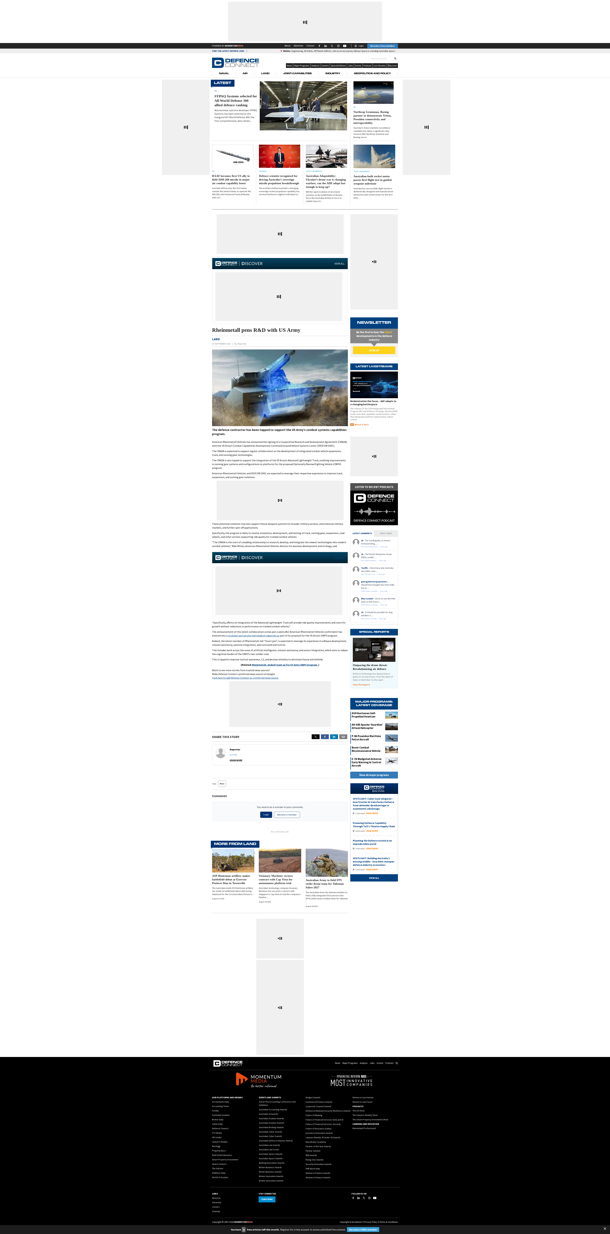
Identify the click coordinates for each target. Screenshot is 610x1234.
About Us (216, 1198)
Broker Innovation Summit (271, 1180)
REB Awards (311, 1155)
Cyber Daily (217, 1124)
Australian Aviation (221, 1115)
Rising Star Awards (314, 1159)
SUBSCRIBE (267, 1199)
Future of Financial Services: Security (323, 1124)
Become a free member (382, 45)
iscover (393, 65)
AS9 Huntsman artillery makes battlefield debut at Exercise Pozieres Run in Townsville (231, 879)
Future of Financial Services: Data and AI (324, 1119)
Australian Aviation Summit (271, 1122)
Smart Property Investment (225, 1159)
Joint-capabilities (314, 171)
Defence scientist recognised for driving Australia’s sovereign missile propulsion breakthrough (279, 179)
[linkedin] (334, 736)
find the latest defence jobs (228, 51)
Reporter (242, 343)
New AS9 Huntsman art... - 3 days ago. (374, 547)
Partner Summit (313, 1150)
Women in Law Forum (362, 1101)
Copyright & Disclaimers (351, 1222)
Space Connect (219, 1164)
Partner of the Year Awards (318, 1146)
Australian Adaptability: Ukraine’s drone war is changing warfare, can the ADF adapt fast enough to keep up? (326, 181)
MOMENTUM (234, 45)
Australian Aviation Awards (271, 1118)
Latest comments (362, 533)
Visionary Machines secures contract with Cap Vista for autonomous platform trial (276, 879)
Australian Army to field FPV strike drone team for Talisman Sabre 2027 (325, 884)
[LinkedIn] (358, 1198)
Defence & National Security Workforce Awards (328, 1110)
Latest (222, 83)
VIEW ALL (340, 263)
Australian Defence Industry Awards (276, 1140)
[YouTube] (374, 1198)
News (289, 65)
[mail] (343, 736)
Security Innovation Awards (319, 1164)
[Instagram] (369, 1198)
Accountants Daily (220, 1101)
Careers (325, 65)
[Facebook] (353, 1198)
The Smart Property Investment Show (370, 1119)
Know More (236, 760)
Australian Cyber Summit (270, 1136)
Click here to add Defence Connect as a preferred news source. (245, 677)
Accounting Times (220, 1106)
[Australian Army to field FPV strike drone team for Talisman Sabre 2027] (327, 863)
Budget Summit (313, 1097)
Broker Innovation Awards (271, 1176)
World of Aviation (220, 1177)
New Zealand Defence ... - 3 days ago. (373, 561)
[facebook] (325, 736)
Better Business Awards (270, 1167)
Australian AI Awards (268, 1114)
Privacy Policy (371, 1222)
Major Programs (301, 65)
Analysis (315, 65)
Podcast (367, 65)
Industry (332, 74)
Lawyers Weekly (219, 1141)
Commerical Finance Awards (319, 1101)
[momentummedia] (258, 1081)
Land (265, 74)
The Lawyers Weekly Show (365, 1115)
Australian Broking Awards (271, 1127)
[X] (316, 736)
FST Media (217, 1132)
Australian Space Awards (270, 1154)
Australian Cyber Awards (270, 1131)
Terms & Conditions (389, 1222)
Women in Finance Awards (318, 1173)
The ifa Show (358, 1110)
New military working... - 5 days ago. (373, 619)
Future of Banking (314, 1115)
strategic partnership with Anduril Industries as (253, 635)
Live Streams (379, 65)
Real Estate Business (222, 1155)
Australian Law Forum (269, 1149)
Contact (310, 45)
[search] (395, 58)
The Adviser (217, 1168)
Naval (224, 74)
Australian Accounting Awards (273, 1109)
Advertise (298, 45)
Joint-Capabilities (297, 74)
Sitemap (216, 1211)
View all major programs (374, 775)
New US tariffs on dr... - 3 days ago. (373, 574)
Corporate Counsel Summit (318, 1106)
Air (245, 74)
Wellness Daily (219, 1172)
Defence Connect (220, 1128)
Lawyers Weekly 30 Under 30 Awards (323, 1137)
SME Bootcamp (313, 1168)
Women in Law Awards (362, 1097)
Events (358, 65)
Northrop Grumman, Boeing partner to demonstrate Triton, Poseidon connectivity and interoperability (372, 117)
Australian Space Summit (270, 1158)
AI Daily (215, 1110)
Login (361, 45)
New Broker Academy (316, 1141)
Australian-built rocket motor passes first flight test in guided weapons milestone (372, 180)
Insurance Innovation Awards (319, 1133)
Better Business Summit (270, 1171)
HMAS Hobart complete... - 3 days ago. (374, 591)
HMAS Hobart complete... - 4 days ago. (374, 605)
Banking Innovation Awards (271, 1162)
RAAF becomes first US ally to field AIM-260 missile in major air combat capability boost (231, 179)
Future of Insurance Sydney (319, 1128)
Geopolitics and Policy (372, 74)
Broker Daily (218, 1119)
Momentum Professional (364, 1128)
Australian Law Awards (269, 1145)
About (288, 45)
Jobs (350, 65)
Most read (386, 533)
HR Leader (217, 1137)
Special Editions (338, 65)
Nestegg (216, 1146)
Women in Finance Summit (318, 1177)
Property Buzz (219, 1150)
